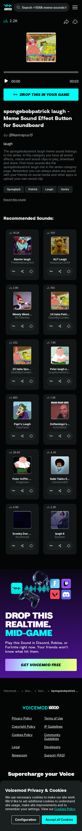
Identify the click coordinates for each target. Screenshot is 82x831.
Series (42, 690)
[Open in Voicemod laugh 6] (51, 545)
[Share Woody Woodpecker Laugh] (22, 326)
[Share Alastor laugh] (22, 271)
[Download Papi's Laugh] (31, 436)
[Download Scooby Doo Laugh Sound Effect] (31, 545)
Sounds (29, 690)
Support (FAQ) (54, 755)
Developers (52, 747)
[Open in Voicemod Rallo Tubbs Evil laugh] (51, 490)
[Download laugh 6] (68, 545)
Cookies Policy (64, 809)
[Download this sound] (75, 21)
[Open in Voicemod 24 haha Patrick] (51, 326)
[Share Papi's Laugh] (22, 436)
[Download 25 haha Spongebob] (31, 381)
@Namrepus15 (21, 135)
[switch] (6, 81)
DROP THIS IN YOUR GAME (45, 94)
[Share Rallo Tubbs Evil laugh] (60, 490)
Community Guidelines (52, 737)
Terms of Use (53, 718)
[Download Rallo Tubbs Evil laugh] (68, 490)
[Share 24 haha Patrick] (60, 326)
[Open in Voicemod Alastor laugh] (13, 271)
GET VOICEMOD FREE (41, 665)
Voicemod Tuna (11, 690)
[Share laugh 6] (60, 545)
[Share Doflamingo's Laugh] (60, 436)
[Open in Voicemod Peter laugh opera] (51, 381)
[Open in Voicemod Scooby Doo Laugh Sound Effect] (13, 545)
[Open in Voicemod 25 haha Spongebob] (13, 381)
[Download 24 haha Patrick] (68, 326)
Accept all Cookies (59, 819)
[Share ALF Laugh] (60, 271)
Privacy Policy (22, 718)
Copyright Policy (23, 726)
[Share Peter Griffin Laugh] (22, 490)
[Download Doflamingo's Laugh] (68, 436)
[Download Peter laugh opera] (68, 381)
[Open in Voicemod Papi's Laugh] (13, 436)
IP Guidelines (53, 726)
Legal (16, 747)
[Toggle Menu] (75, 7)
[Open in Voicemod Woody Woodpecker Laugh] (13, 326)
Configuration (25, 819)
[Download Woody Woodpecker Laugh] (31, 326)
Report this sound (14, 199)
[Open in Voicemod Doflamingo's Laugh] (51, 436)
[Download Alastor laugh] (31, 271)
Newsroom (19, 755)
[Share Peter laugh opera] (60, 381)
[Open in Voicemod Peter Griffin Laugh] (13, 490)
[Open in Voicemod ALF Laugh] (51, 271)
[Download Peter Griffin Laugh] (31, 490)
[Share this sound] (66, 21)
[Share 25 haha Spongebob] (22, 381)
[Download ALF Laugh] (68, 271)
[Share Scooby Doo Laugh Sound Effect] (22, 545)
